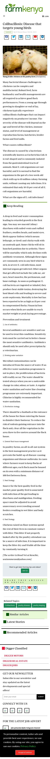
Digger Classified (16, 648)
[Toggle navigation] (4, 16)
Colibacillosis (10, 605)
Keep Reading (15, 205)
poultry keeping (39, 605)
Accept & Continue (25, 753)
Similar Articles (19, 614)
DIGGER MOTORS (13, 655)
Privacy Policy (28, 746)
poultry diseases (24, 605)
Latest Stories (16, 621)
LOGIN (46, 16)
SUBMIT (41, 697)
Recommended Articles (22, 632)
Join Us (25, 571)
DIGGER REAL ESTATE (15, 661)
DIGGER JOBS (10, 665)
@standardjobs (20, 728)
